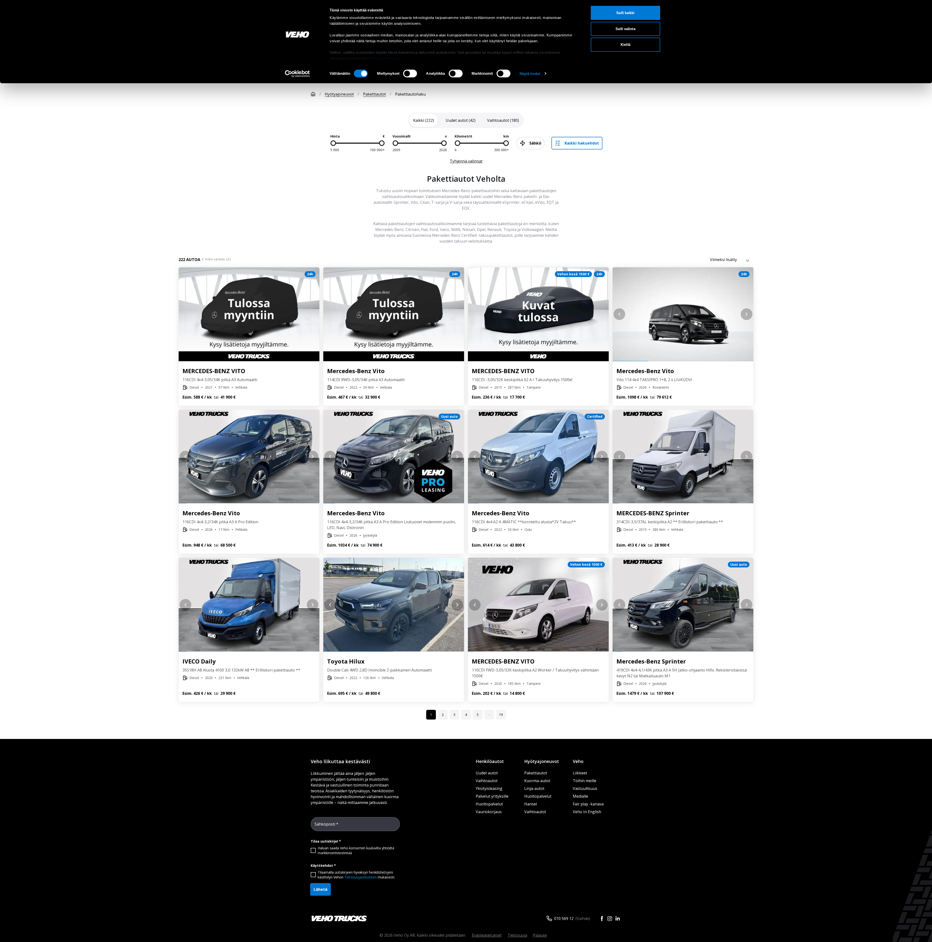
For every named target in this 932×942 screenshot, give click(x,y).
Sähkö (535, 143)
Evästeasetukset (487, 935)
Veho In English (587, 811)
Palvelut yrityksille (492, 796)
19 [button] (501, 714)
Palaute (540, 935)
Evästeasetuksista (384, 58)
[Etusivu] (313, 94)
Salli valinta (625, 29)
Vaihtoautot (487, 780)
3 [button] (454, 714)
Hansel (530, 804)
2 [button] (443, 714)
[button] (489, 715)
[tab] (423, 120)
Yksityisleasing (489, 788)
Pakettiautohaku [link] (410, 94)
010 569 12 (564, 918)
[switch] (410, 73)
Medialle (580, 796)
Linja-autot (534, 788)
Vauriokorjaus (489, 811)
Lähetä (320, 889)
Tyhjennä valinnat (466, 161)
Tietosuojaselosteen (360, 877)
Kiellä (625, 44)
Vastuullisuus (585, 788)
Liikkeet (580, 773)
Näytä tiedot (530, 74)
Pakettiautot (374, 94)
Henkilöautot (490, 761)
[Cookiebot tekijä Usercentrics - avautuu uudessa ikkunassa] (297, 73)
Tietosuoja (517, 935)
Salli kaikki (625, 13)
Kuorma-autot (537, 780)
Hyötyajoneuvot (339, 94)
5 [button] (478, 714)
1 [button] (431, 714)
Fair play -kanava (588, 804)
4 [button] (466, 714)
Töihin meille (584, 780)
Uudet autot (487, 773)
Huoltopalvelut (489, 804)
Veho (578, 761)
